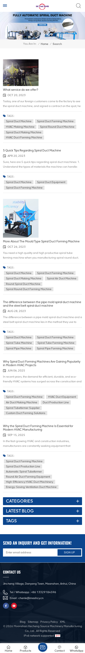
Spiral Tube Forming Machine (55, 343)
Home (44, 44)
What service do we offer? (20, 90)
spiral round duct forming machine (28, 289)
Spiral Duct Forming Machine (55, 121)
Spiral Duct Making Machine (23, 132)
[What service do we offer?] (21, 72)
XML (62, 622)
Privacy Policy (49, 622)
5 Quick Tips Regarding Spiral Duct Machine (32, 150)
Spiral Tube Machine (19, 343)
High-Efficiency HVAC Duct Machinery (29, 482)
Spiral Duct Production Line (23, 466)
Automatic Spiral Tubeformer (24, 471)
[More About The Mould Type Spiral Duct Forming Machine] (21, 218)
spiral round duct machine (57, 127)
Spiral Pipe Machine (18, 348)
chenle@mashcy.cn (30, 598)
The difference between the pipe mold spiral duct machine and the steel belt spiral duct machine (42, 303)
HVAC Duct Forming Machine (24, 137)
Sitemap (33, 622)
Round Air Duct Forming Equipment (28, 476)
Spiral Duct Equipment (51, 182)
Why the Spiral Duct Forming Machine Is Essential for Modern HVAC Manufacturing (38, 427)
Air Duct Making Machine (21, 402)
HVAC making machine (20, 127)
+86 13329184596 (43, 592)
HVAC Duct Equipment (62, 397)
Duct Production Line (56, 402)
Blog (23, 622)
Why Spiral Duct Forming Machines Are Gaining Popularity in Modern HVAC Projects (41, 363)
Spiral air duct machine (61, 278)
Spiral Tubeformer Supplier (23, 408)
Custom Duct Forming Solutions (25, 413)
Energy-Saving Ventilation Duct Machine (31, 487)
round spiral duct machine (23, 284)
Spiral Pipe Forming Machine (55, 348)
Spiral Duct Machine (18, 121)
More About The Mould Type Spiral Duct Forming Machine (41, 241)
